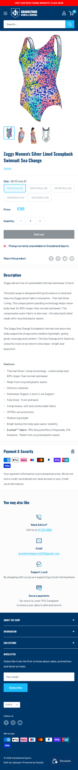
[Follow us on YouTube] (19, 722)
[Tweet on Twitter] (64, 258)
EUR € (9, 704)
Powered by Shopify (33, 762)
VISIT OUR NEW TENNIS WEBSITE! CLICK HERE (39, 2)
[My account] (64, 13)
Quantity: (9, 221)
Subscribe (15, 687)
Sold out (39, 234)
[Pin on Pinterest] (58, 258)
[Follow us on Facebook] (6, 722)
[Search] (69, 24)
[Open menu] (5, 13)
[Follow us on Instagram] (13, 722)
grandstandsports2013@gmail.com (39, 553)
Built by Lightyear (13, 762)
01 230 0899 (45, 529)
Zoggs (7, 168)
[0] (71, 13)
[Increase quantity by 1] (40, 221)
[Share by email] (71, 258)
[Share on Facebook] (51, 258)
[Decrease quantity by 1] (21, 221)
